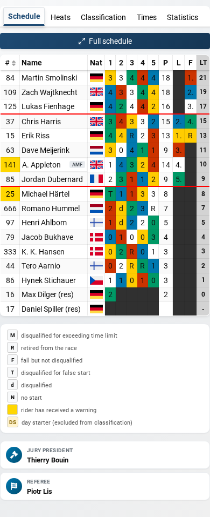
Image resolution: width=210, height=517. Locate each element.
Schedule (24, 16)
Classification (103, 17)
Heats (61, 17)
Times (147, 17)
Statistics (182, 17)
